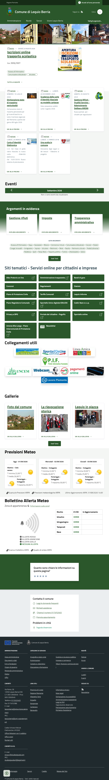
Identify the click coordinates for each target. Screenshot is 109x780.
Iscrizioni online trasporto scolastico (21, 54)
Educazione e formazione (39, 667)
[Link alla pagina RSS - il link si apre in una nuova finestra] (82, 12)
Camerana (33, 707)
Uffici (6, 677)
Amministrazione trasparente (66, 699)
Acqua (30, 245)
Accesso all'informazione (19, 245)
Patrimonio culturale (78, 248)
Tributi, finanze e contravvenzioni (67, 665)
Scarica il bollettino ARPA (19, 550)
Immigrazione (28, 248)
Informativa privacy (62, 690)
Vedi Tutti (54, 258)
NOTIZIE (13, 91)
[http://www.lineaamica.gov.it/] (81, 351)
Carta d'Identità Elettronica (14, 144)
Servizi (39, 20)
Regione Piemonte (12, 2)
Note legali (59, 693)
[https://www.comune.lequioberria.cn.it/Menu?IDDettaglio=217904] (95, 371)
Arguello (33, 700)
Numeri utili (9, 740)
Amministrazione (14, 20)
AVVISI (12, 48)
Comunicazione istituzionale (75, 245)
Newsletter (85, 692)
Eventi (83, 678)
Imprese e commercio (63, 660)
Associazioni (38, 245)
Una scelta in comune (46, 144)
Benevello (33, 710)
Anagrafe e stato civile (38, 657)
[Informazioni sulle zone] (40, 506)
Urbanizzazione (74, 252)
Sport (34, 252)
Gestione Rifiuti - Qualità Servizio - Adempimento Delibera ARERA (82, 104)
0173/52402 (16, 700)
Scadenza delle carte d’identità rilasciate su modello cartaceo (50, 99)
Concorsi (88, 245)
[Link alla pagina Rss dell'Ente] (82, 689)
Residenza (27, 252)
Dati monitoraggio (11, 771)
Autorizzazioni (35, 660)
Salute (83, 252)
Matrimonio (53, 248)
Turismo (64, 252)
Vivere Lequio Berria (55, 20)
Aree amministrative (12, 657)
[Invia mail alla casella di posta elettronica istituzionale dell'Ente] (16, 710)
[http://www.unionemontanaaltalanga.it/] (27, 351)
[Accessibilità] (6, 773)
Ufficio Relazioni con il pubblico (15, 733)
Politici (7, 674)
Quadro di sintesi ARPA (42, 550)
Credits (44, 771)
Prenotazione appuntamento (66, 707)
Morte (61, 248)
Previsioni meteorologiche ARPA (47, 492)
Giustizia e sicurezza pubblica (66, 657)
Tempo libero (42, 252)
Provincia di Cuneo (36, 690)
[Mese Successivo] (97, 190)
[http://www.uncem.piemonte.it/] (18, 371)
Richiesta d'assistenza (63, 710)
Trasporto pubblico (54, 252)
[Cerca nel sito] (99, 11)
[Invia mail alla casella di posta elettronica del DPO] (14, 754)
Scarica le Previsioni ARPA (19, 492)
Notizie (83, 657)
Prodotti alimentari (93, 248)
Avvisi (83, 660)
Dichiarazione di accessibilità (66, 696)
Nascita (67, 248)
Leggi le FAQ (60, 702)
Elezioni (95, 245)
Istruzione (45, 248)
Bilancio (46, 245)
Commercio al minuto (57, 245)
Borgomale (34, 703)
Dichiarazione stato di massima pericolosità (15, 102)
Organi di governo (11, 667)
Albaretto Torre (35, 696)
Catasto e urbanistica (37, 664)
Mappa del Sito (62, 771)
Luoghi (83, 674)
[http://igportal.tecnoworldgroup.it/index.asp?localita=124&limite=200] (45, 371)
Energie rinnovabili (16, 248)
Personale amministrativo (14, 670)
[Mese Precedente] (11, 190)
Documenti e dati (11, 660)
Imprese (37, 248)
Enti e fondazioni (10, 664)
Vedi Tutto (54, 443)
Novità (28, 20)
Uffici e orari (9, 736)
